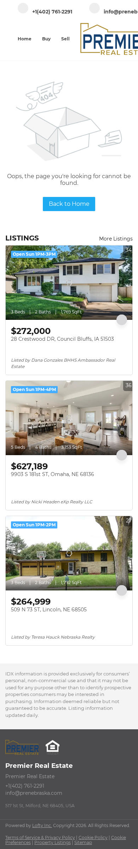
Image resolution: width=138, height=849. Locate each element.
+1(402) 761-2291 (24, 786)
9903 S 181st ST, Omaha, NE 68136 (52, 474)
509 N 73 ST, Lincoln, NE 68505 (49, 609)
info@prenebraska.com (33, 793)
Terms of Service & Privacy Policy (40, 837)
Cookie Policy (93, 837)
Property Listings (52, 842)
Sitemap (83, 842)
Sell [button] (65, 38)
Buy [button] (46, 38)
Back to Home (69, 203)
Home (24, 38)
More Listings (116, 239)
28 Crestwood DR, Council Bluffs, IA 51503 (62, 339)
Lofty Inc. (42, 825)
